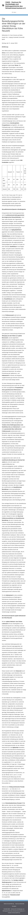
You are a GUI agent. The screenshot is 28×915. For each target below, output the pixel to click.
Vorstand (14, 906)
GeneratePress (16, 912)
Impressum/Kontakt (19, 903)
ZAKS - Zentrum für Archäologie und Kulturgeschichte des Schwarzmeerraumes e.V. (15, 5)
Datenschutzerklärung (9, 903)
